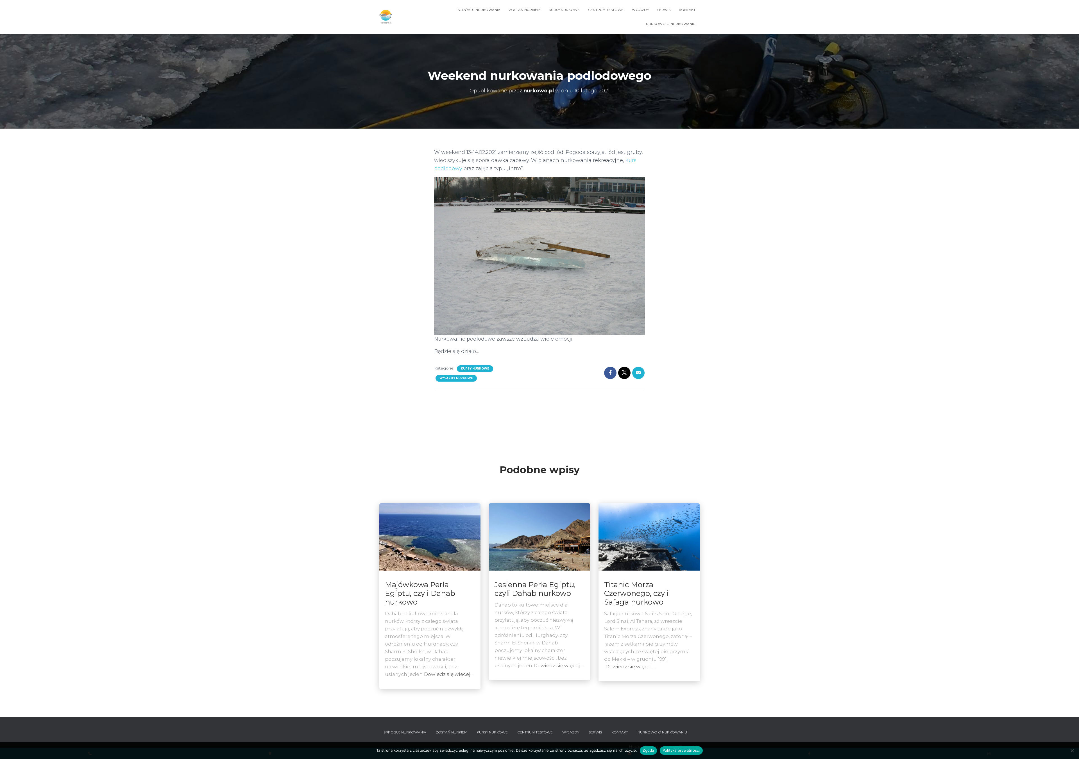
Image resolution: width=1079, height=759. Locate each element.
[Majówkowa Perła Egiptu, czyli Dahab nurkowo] (429, 536)
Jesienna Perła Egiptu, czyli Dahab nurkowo (535, 589)
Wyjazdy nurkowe (456, 378)
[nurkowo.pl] (385, 17)
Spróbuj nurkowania (479, 10)
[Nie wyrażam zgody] (1072, 750)
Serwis (663, 10)
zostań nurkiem (524, 10)
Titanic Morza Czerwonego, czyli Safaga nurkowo (636, 593)
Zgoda (648, 750)
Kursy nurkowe (564, 10)
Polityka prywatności (681, 750)
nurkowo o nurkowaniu (670, 24)
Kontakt (687, 10)
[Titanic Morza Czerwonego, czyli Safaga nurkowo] (649, 536)
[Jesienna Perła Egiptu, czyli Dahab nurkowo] (539, 536)
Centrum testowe (606, 10)
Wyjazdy (640, 10)
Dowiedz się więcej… (448, 674)
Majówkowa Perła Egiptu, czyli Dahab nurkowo (420, 593)
